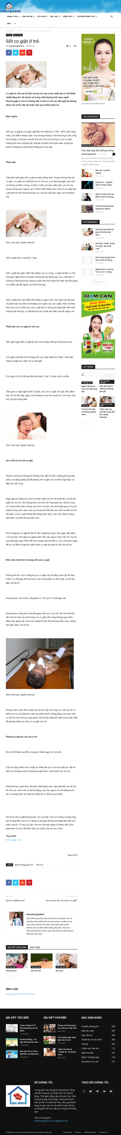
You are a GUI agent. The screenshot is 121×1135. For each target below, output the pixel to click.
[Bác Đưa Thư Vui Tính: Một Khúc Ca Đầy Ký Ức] (12, 1054)
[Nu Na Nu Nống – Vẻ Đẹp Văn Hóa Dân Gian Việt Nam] (12, 1042)
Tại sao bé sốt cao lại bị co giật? (61, 900)
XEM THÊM (35, 947)
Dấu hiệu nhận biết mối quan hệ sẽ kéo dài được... (104, 232)
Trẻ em (20, 31)
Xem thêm (97, 282)
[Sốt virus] (66, 960)
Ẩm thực (54, 16)
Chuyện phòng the (86, 16)
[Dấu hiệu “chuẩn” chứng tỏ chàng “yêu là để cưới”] (87, 246)
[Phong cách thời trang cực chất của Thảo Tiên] (49, 1028)
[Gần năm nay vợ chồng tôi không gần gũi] (107, 378)
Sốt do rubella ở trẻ (15, 900)
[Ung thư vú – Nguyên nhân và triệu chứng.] (87, 185)
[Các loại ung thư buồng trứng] (98, 135)
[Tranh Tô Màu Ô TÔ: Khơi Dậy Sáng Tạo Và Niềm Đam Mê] (12, 1028)
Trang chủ (10, 31)
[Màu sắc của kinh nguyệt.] (87, 173)
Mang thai (12, 16)
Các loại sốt (30, 31)
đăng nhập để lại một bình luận (20, 994)
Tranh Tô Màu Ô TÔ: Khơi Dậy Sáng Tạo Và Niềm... (29, 1028)
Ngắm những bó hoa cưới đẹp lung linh (89, 389)
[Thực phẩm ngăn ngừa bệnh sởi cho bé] (49, 1040)
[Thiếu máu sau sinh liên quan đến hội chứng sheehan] (107, 401)
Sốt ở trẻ (39, 865)
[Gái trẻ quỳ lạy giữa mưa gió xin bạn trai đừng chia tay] (87, 260)
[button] (111, 16)
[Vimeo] (97, 1091)
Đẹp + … (10, 23)
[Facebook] (83, 1091)
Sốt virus (59, 971)
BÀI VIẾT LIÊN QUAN (17, 947)
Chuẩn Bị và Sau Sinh (106, 405)
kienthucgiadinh (16, 46)
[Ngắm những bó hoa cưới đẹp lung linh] (89, 378)
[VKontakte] (104, 1091)
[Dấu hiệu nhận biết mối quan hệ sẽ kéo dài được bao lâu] (87, 232)
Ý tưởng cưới (87, 383)
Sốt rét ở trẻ (36, 971)
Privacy (78, 1132)
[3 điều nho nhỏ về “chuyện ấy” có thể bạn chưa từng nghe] (49, 1052)
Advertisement (90, 1132)
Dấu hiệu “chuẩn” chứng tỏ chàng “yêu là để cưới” (105, 246)
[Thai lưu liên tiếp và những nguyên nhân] (89, 401)
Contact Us (103, 1132)
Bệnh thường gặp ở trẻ (24, 865)
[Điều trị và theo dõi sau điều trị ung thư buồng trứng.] (87, 197)
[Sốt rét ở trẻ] (41, 960)
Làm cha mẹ (27, 16)
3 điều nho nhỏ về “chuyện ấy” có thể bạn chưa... (67, 1052)
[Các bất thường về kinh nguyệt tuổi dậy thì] (87, 209)
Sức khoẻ (41, 16)
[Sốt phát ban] (17, 960)
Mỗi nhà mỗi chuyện (104, 382)
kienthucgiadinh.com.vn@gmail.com (51, 1120)
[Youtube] (111, 1091)
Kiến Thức (67, 16)
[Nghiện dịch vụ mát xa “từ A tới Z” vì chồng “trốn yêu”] (87, 272)
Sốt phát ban (11, 971)
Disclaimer (67, 1132)
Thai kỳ (85, 406)
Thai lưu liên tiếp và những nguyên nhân (88, 412)
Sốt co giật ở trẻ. (14, 840)
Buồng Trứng (87, 146)
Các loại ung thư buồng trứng (97, 150)
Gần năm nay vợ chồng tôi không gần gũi (106, 388)
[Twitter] (90, 1091)
